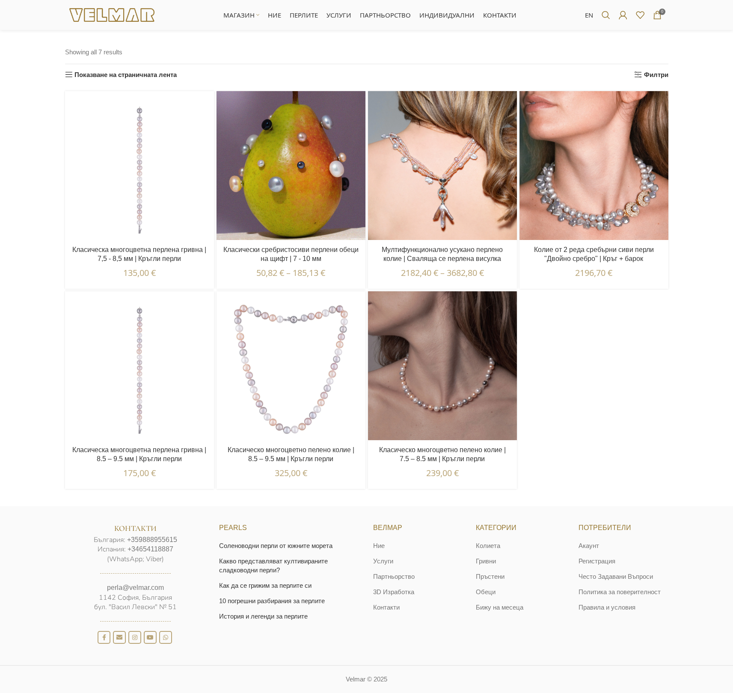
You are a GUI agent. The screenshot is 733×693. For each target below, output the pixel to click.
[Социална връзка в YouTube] (150, 637)
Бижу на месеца (499, 607)
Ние (379, 545)
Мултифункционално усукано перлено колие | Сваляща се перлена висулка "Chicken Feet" (442, 258)
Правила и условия (607, 607)
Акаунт (589, 545)
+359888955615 (152, 539)
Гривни (486, 561)
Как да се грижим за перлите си (265, 585)
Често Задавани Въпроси (616, 576)
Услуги (383, 561)
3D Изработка (393, 591)
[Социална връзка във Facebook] (104, 637)
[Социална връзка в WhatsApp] (165, 637)
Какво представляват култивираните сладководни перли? (273, 565)
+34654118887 (150, 549)
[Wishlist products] (640, 15)
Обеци (486, 591)
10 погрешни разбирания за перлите (272, 600)
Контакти (386, 607)
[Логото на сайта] (112, 14)
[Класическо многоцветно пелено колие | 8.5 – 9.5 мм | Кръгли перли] (291, 365)
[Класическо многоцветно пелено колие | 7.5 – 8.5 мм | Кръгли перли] (442, 365)
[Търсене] (605, 15)
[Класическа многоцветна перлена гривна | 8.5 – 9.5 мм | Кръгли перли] (139, 365)
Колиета (488, 545)
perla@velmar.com (135, 587)
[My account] (623, 15)
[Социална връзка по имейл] (119, 637)
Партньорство (394, 576)
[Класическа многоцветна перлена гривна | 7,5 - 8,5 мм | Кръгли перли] (139, 165)
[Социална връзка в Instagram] (134, 637)
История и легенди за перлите (263, 616)
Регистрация (597, 561)
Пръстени (490, 576)
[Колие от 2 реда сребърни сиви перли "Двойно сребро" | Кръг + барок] (593, 165)
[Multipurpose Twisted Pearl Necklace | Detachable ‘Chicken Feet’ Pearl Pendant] (442, 165)
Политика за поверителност (620, 591)
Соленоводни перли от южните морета (275, 545)
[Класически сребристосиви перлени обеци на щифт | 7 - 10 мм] (291, 165)
